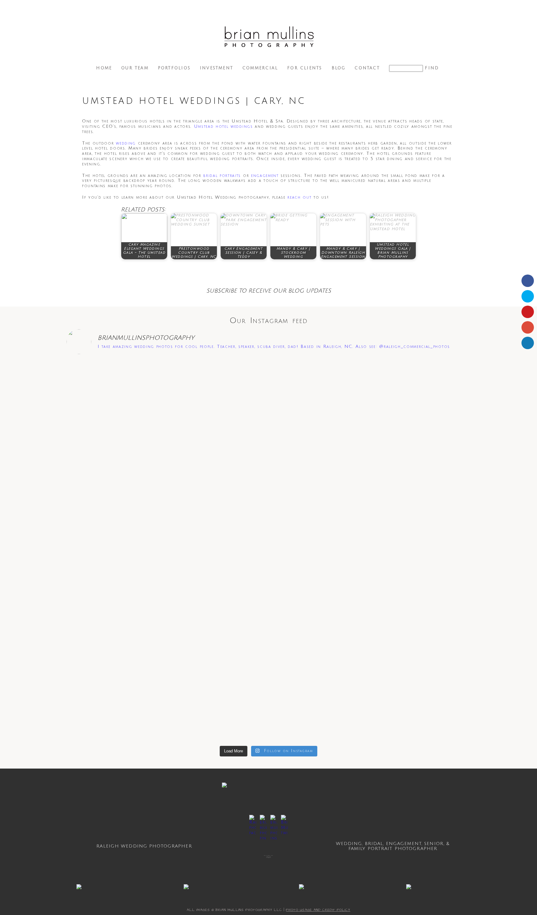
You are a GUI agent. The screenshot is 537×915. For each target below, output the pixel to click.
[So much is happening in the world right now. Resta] (268, 620)
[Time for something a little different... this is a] (431, 380)
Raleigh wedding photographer (144, 846)
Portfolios (174, 68)
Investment (216, 68)
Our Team (135, 68)
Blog (339, 68)
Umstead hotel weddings (223, 126)
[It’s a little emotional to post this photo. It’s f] (106, 599)
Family (357, 848)
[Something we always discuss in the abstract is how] (350, 602)
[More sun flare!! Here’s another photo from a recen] (187, 429)
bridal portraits (222, 175)
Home (104, 68)
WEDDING (349, 843)
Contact (367, 68)
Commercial (260, 68)
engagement (265, 175)
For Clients (304, 68)
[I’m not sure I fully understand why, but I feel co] (187, 596)
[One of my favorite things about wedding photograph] (106, 390)
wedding (126, 143)
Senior (434, 843)
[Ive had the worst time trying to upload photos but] (350, 411)
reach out (299, 197)
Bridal (374, 843)
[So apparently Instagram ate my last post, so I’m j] (431, 612)
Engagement (404, 843)
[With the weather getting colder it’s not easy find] (268, 406)
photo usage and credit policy (318, 910)
